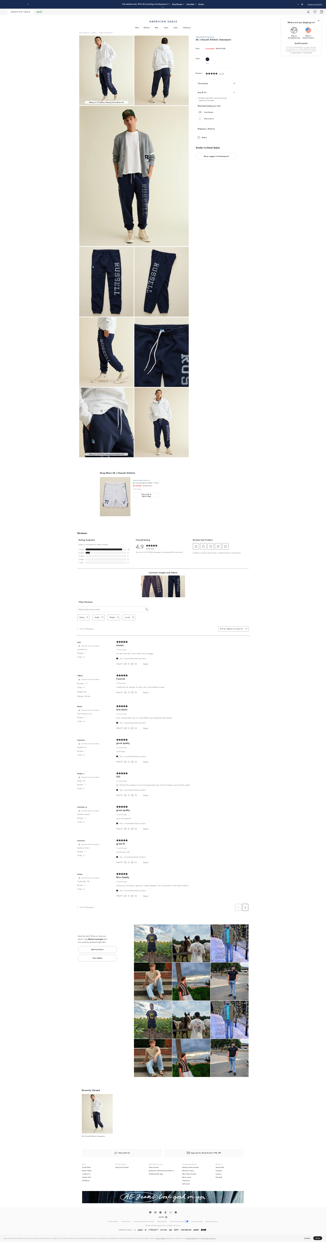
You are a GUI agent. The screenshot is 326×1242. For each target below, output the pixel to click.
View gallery (97, 958)
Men (157, 27)
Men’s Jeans (186, 1177)
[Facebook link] (150, 1213)
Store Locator (154, 1167)
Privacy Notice (161, 1238)
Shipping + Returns (206, 128)
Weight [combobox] (112, 617)
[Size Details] (200, 112)
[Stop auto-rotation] (302, 4)
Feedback (85, 1180)
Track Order (86, 1167)
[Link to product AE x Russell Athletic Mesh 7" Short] (115, 496)
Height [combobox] (96, 617)
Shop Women (168, 4)
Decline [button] (307, 1238)
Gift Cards (186, 1184)
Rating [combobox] (81, 617)
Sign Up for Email (122, 1167)
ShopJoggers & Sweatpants (216, 156)
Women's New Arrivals (190, 1167)
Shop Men (179, 4)
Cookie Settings (192, 1238)
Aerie (176, 27)
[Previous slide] (28, 4)
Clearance (187, 27)
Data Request (162, 1221)
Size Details (208, 112)
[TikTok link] (166, 1213)
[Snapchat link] (171, 1213)
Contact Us (86, 1174)
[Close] (318, 20)
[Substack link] (176, 1213)
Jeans (166, 27)
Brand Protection (212, 1221)
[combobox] (235, 629)
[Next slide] (298, 4)
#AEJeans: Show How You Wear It (161, 1170)
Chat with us (209, 118)
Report (145, 664)
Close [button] (318, 1238)
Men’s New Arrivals (189, 1174)
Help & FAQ (86, 1177)
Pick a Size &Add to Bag (146, 495)
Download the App (156, 1174)
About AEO (220, 1167)
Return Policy (87, 1170)
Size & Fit (202, 92)
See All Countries (301, 43)
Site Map (219, 1177)
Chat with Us (124, 1152)
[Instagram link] (155, 1213)
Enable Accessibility (315, 4)
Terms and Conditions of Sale (143, 1221)
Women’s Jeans (188, 1170)
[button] (216, 1238)
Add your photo (97, 949)
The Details (203, 83)
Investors (219, 1170)
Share (204, 137)
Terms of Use (308, 52)
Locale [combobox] (127, 617)
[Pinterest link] (160, 1213)
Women (147, 27)
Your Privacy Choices (208, 1238)
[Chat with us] (200, 118)
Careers (218, 1174)
